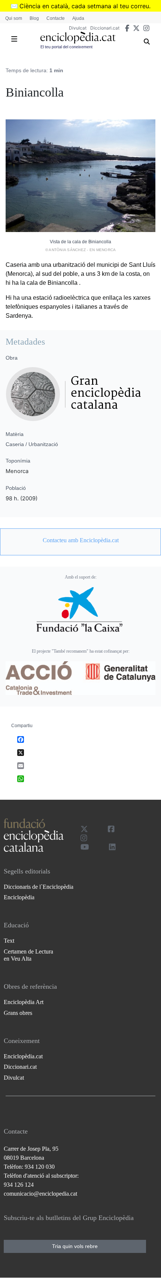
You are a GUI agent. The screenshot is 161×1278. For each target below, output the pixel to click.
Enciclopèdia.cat (23, 1056)
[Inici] (78, 37)
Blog (34, 18)
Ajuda (78, 18)
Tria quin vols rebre (75, 1246)
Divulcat (77, 28)
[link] (80, 540)
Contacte (55, 18)
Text (9, 940)
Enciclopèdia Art (23, 1002)
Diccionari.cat (104, 28)
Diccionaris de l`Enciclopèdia (38, 887)
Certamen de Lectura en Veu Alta (28, 955)
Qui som (13, 18)
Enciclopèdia (19, 897)
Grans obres (18, 1013)
